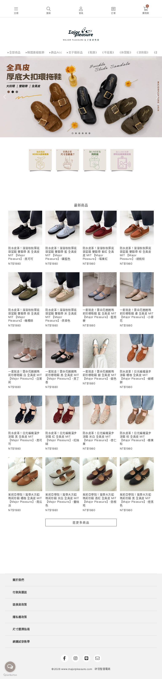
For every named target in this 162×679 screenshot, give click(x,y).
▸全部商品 (14, 52)
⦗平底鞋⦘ (108, 52)
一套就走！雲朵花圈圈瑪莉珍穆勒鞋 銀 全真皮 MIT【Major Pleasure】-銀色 (100, 375)
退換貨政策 (20, 604)
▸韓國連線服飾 (35, 52)
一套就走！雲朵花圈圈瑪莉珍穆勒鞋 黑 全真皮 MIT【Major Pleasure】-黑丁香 (62, 377)
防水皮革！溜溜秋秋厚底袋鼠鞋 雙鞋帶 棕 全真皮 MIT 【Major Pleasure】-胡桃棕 (135, 253)
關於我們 (18, 579)
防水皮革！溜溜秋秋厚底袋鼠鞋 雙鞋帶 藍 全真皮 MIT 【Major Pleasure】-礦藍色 (61, 253)
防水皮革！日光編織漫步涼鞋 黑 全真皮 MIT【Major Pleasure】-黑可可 (25, 438)
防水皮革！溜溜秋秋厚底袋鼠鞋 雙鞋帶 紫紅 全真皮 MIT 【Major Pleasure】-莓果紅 (98, 253)
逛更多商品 (81, 522)
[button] (16, 10)
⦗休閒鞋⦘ (125, 52)
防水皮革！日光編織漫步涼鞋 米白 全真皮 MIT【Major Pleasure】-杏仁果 (100, 438)
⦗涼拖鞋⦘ (142, 52)
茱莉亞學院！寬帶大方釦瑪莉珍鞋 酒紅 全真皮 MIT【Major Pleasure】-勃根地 (100, 500)
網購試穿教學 (21, 641)
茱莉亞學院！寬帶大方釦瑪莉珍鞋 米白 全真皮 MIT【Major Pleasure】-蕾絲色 (62, 500)
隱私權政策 (20, 616)
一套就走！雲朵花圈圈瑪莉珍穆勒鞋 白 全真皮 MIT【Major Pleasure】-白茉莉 (25, 377)
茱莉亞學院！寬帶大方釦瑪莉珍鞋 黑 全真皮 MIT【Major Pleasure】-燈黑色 (137, 500)
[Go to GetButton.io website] (10, 675)
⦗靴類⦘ (92, 52)
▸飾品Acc (55, 52)
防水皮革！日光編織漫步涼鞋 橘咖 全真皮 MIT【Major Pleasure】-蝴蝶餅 (137, 377)
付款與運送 (20, 592)
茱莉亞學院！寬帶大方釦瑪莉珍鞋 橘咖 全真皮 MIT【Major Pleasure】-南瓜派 (25, 500)
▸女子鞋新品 (75, 52)
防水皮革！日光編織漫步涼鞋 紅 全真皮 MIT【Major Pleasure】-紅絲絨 (62, 438)
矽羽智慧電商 (102, 669)
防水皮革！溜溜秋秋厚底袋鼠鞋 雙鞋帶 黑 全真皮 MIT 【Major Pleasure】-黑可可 (24, 253)
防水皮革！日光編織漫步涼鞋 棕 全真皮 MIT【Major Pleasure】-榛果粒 (137, 438)
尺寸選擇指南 (21, 629)
